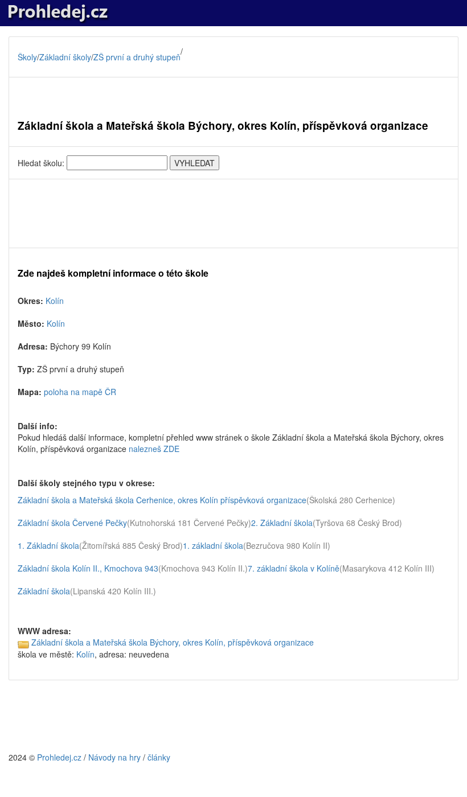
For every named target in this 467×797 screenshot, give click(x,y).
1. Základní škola (48, 545)
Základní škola (44, 591)
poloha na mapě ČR (80, 391)
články (159, 757)
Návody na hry (114, 757)
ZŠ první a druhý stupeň (137, 57)
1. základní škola (213, 545)
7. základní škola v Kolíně (293, 568)
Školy (27, 57)
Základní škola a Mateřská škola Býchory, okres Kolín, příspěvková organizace (172, 642)
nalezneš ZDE (154, 448)
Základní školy (65, 57)
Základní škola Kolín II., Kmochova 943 (88, 568)
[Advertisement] (233, 213)
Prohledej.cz (59, 757)
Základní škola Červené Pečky (72, 522)
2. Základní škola (282, 522)
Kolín (55, 300)
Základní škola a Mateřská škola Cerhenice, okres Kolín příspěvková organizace (162, 500)
